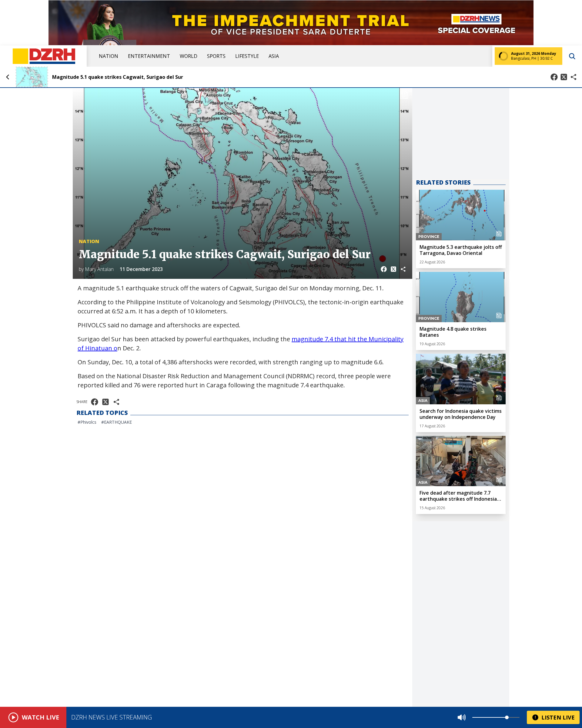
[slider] (507, 717)
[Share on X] (563, 77)
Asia (274, 56)
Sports (216, 56)
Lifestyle (247, 56)
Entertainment (149, 56)
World (188, 56)
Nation (108, 56)
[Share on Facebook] (554, 77)
